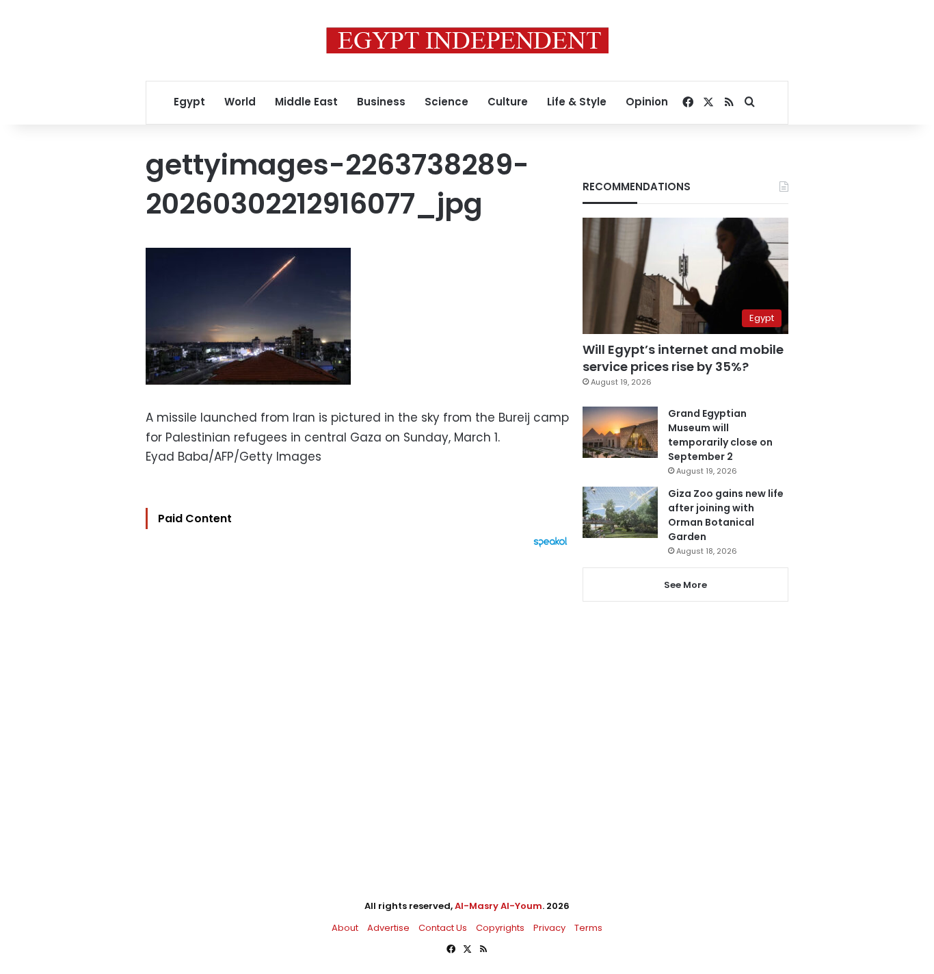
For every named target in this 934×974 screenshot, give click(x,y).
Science (446, 101)
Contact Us (442, 927)
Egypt (189, 101)
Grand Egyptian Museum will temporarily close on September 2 (720, 435)
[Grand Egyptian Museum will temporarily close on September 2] (620, 432)
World (240, 101)
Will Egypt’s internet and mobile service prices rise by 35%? (683, 358)
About (345, 927)
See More (685, 584)
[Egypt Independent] (467, 40)
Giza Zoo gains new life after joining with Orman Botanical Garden (726, 515)
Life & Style (576, 101)
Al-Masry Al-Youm (498, 905)
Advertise (388, 927)
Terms (588, 927)
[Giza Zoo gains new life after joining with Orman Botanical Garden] (620, 512)
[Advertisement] (360, 698)
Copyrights (500, 927)
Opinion (647, 101)
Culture (508, 101)
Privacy (549, 927)
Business (381, 101)
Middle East (306, 101)
